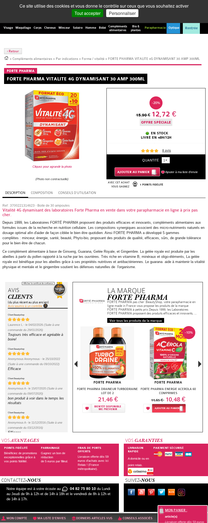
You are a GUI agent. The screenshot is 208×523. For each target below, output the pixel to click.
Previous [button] (75, 365)
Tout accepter (87, 13)
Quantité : (151, 160)
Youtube (142, 493)
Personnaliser (122, 13)
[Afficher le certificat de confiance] (59, 290)
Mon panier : (176, 510)
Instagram (182, 493)
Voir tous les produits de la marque (135, 321)
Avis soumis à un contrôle (25, 306)
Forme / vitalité (93, 59)
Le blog (172, 493)
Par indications (67, 59)
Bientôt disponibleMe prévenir (107, 408)
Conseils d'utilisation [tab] (77, 193)
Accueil (6, 58)
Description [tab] (15, 193)
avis (166, 150)
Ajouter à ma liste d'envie (181, 172)
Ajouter (167, 408)
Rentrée (191, 28)
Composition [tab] (42, 193)
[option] (107, 369)
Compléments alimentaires (32, 59)
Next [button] (200, 364)
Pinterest (152, 493)
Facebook (132, 493)
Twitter (162, 493)
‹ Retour (13, 51)
